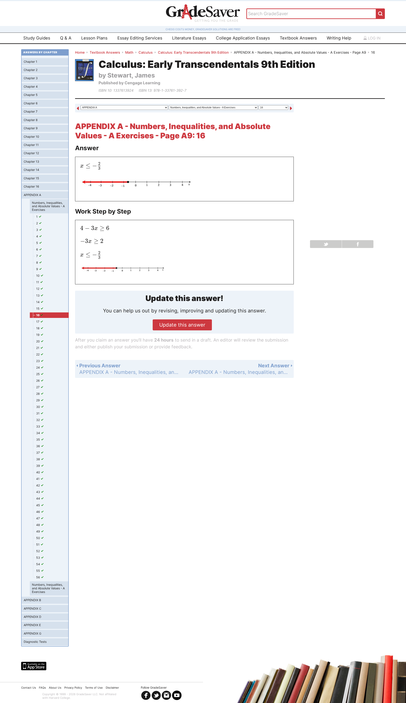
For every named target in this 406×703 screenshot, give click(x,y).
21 (38, 348)
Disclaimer (112, 687)
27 (38, 387)
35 (38, 439)
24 (38, 367)
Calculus (146, 52)
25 (38, 374)
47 (38, 518)
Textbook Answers (298, 38)
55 (38, 570)
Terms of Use (94, 687)
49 (38, 531)
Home (80, 52)
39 (38, 465)
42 (38, 485)
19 (38, 335)
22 (38, 354)
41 (38, 479)
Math (129, 52)
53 (38, 557)
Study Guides (36, 38)
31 (38, 413)
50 (38, 538)
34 (38, 433)
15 (38, 308)
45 (38, 505)
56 (38, 577)
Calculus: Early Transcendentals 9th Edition (193, 52)
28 (38, 393)
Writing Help (339, 38)
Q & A (65, 38)
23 (38, 361)
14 (38, 302)
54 (38, 564)
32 (38, 420)
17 (38, 321)
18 (38, 328)
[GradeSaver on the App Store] (33, 666)
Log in (374, 38)
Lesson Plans (94, 38)
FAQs (42, 687)
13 (38, 295)
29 (38, 400)
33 (38, 426)
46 (38, 512)
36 (38, 446)
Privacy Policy (73, 687)
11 (38, 282)
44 (38, 498)
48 (38, 525)
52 (38, 551)
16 (38, 315)
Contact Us (28, 687)
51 (38, 544)
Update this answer (182, 325)
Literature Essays (189, 38)
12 (38, 288)
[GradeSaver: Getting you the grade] (203, 13)
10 (38, 275)
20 (38, 341)
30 (38, 407)
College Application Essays (243, 38)
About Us (55, 687)
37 (38, 452)
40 (38, 472)
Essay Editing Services (139, 38)
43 (38, 492)
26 (38, 380)
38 (38, 459)
